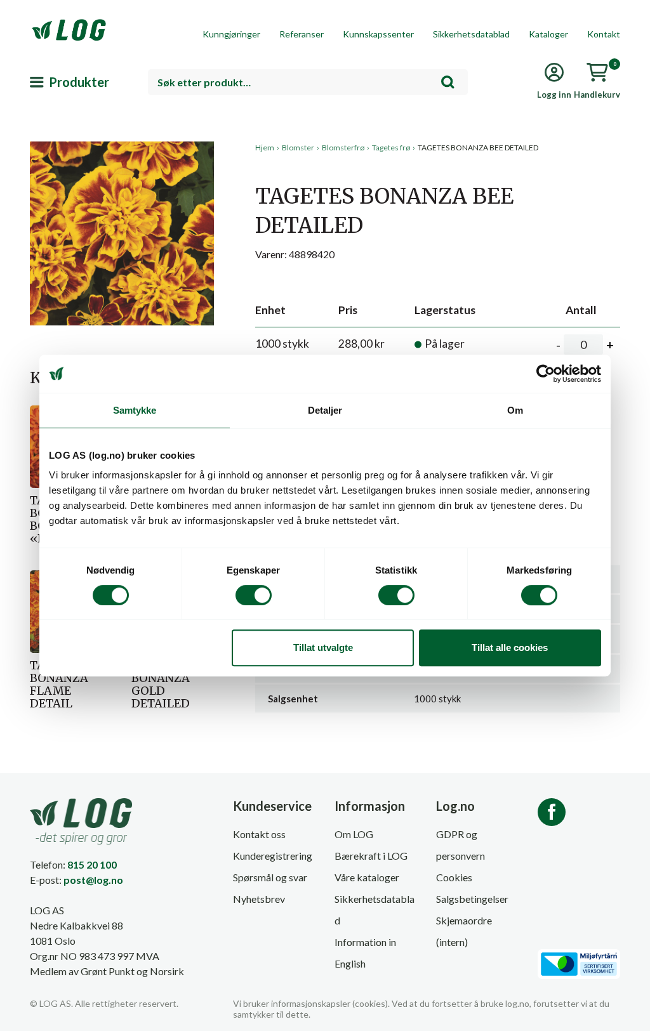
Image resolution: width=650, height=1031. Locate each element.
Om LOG (354, 834)
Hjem (264, 147)
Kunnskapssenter (378, 34)
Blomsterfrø (343, 147)
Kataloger (548, 34)
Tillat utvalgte (323, 647)
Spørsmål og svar (270, 877)
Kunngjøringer (231, 34)
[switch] (253, 595)
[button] (122, 258)
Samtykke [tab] (135, 410)
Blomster (298, 147)
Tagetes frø (391, 147)
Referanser (301, 34)
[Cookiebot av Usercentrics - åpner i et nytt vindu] (545, 373)
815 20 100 (92, 864)
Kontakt (603, 34)
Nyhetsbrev (259, 899)
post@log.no (93, 880)
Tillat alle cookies (510, 647)
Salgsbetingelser (472, 899)
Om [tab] (515, 410)
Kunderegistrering (272, 856)
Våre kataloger (367, 877)
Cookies (454, 877)
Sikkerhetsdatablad (471, 34)
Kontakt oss (259, 834)
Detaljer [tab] (325, 410)
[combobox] (308, 82)
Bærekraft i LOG (371, 856)
